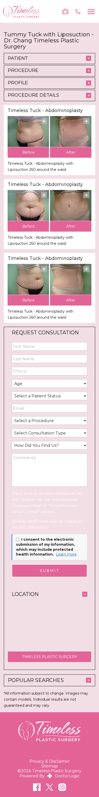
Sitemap (49, 766)
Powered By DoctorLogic (50, 776)
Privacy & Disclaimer (49, 761)
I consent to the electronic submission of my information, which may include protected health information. (45, 547)
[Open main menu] (92, 11)
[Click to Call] (78, 11)
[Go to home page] (21, 11)
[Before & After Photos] (65, 11)
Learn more (66, 554)
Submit (49, 570)
